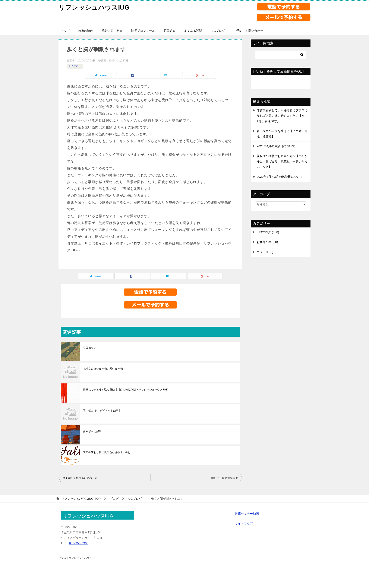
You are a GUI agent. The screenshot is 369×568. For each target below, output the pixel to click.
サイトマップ (244, 523)
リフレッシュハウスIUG (94, 7)
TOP (81, 498)
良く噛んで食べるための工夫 (80, 477)
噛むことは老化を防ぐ (224, 477)
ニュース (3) (265, 252)
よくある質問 (193, 30)
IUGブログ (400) (268, 232)
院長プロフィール (143, 30)
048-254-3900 (78, 543)
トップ (65, 30)
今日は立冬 (89, 347)
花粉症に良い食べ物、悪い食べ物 (103, 368)
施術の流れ (85, 30)
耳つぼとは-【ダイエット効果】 (102, 410)
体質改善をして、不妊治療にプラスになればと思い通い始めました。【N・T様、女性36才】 (282, 116)
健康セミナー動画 (247, 513)
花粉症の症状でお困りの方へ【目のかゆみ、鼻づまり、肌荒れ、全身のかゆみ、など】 (282, 161)
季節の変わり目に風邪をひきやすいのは (107, 452)
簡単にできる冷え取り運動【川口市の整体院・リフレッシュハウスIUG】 (126, 389)
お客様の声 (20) (267, 242)
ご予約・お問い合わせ (248, 30)
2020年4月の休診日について (276, 146)
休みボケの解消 (92, 431)
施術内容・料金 (112, 30)
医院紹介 (170, 30)
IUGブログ (218, 30)
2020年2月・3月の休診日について (280, 176)
